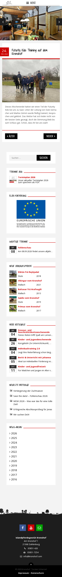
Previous (3, 21)
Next (59, 21)
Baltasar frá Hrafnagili (30, 289)
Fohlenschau (24, 247)
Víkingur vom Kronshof (30, 280)
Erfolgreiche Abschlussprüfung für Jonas (32, 409)
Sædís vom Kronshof (28, 298)
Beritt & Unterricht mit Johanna (34, 357)
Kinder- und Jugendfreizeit (32, 366)
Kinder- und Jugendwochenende (34, 339)
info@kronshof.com (33, 556)
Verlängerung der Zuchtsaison (28, 390)
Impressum (23, 573)
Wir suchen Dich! (21, 414)
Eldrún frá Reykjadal (28, 272)
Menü (33, 3)
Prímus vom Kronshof (29, 306)
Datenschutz (37, 573)
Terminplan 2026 (26, 177)
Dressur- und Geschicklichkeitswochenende (34, 331)
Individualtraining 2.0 (29, 348)
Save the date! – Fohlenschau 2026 (30, 395)
